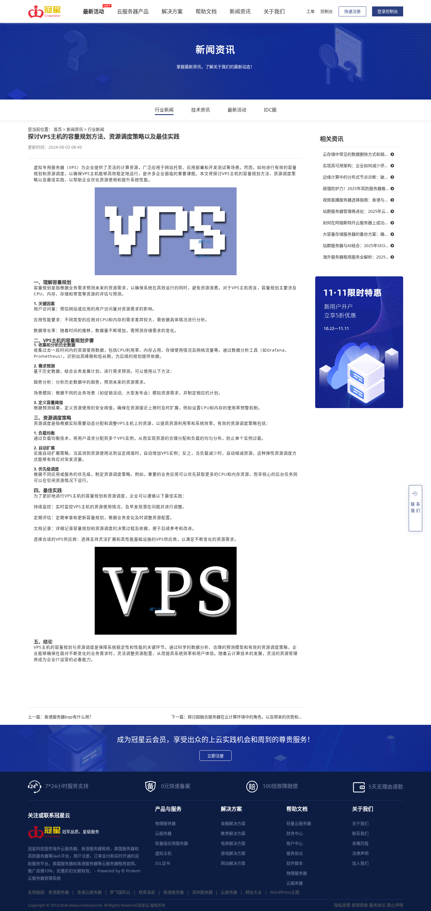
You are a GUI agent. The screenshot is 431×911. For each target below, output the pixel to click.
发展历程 (360, 843)
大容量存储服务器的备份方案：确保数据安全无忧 (360, 234)
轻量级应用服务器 (171, 843)
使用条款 (360, 905)
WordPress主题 (284, 892)
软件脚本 (294, 863)
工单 (310, 11)
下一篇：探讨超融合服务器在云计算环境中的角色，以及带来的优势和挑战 (237, 717)
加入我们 (360, 863)
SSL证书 (162, 863)
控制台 (326, 11)
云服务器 (163, 833)
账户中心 (294, 843)
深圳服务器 (202, 892)
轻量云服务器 (298, 823)
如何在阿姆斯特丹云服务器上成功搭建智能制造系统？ (360, 222)
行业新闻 (164, 109)
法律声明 (360, 853)
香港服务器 (58, 892)
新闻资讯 (240, 11)
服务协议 (294, 853)
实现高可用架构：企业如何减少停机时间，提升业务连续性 (360, 165)
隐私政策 (342, 905)
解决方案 (172, 11)
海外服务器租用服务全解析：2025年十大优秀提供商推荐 (360, 257)
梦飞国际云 (120, 892)
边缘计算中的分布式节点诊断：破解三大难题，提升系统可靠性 (360, 177)
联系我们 (360, 833)
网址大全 (253, 892)
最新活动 (237, 109)
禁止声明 (395, 905)
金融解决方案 (233, 823)
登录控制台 (387, 11)
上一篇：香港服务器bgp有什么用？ (60, 717)
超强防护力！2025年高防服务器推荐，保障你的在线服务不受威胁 (360, 188)
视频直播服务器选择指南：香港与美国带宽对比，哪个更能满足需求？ (360, 200)
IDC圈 (270, 109)
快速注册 (352, 11)
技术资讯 (200, 109)
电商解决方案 (233, 843)
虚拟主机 (163, 853)
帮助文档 (206, 11)
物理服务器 (165, 823)
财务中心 (294, 833)
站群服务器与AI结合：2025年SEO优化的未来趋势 (360, 245)
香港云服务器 (89, 892)
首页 (58, 129)
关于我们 (274, 11)
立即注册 (215, 755)
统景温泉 (147, 892)
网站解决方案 (233, 863)
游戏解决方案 (233, 853)
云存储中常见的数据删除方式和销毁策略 (360, 154)
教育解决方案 (233, 833)
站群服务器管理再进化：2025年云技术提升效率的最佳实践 (360, 211)
